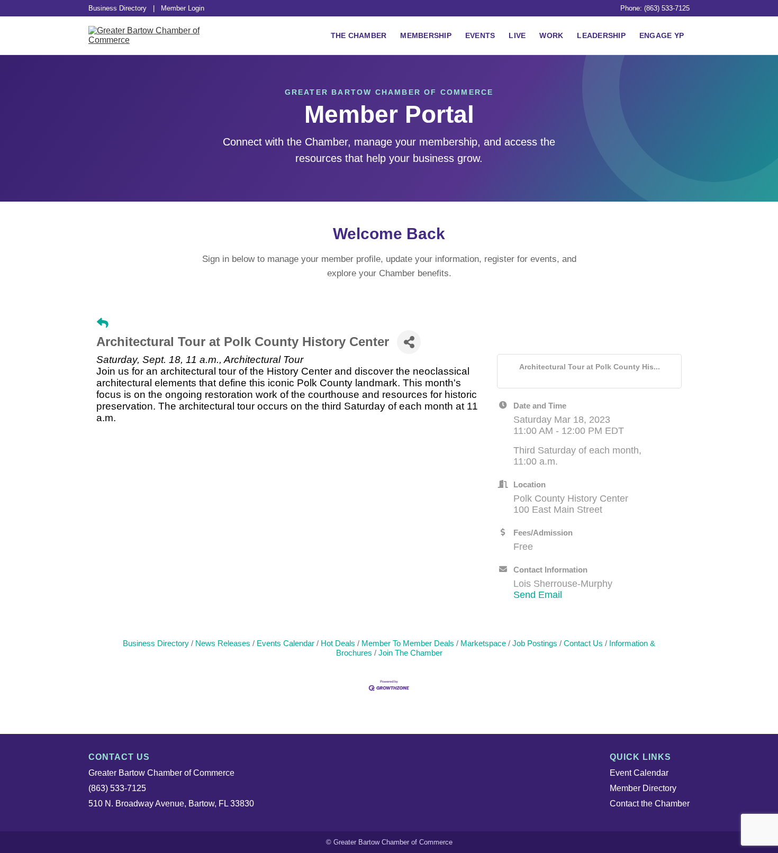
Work (551, 35)
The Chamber (359, 35)
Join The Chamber (410, 652)
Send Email (537, 594)
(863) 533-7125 (117, 788)
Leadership (601, 35)
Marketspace (483, 643)
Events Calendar (285, 643)
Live (517, 35)
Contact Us (583, 643)
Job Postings (534, 643)
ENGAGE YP (661, 35)
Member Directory (643, 788)
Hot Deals (338, 643)
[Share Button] (409, 342)
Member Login (182, 8)
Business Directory (117, 8)
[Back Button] (102, 323)
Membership (425, 35)
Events (480, 35)
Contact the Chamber (650, 803)
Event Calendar (639, 772)
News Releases (222, 643)
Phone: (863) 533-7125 (655, 8)
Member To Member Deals (407, 643)
